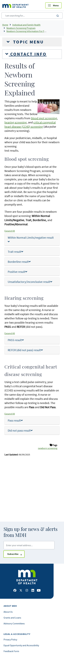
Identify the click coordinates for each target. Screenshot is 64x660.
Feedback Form (11, 651)
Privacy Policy (10, 639)
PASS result (15, 340)
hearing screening (15, 122)
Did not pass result (19, 430)
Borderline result (18, 261)
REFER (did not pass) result (24, 350)
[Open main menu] (53, 5)
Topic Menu (28, 42)
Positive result (16, 272)
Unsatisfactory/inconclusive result (29, 282)
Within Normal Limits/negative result (31, 237)
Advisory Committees (14, 623)
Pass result (14, 420)
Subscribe (16, 553)
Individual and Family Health (26, 24)
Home (5, 24)
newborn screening (47, 448)
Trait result (14, 251)
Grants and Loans (12, 617)
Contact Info (28, 54)
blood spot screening (44, 118)
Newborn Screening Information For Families (28, 31)
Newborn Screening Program (20, 28)
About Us (8, 611)
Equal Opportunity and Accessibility (21, 645)
